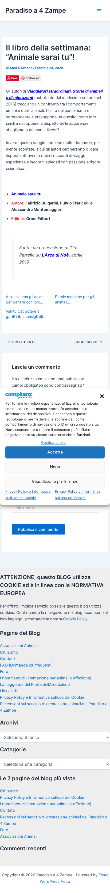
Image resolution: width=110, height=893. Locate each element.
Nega (55, 467)
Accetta (55, 452)
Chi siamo (9, 652)
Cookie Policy (75, 619)
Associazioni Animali (18, 645)
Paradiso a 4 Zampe (35, 10)
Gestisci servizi (53, 442)
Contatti (7, 658)
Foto (4, 671)
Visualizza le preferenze (55, 481)
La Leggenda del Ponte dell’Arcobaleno (35, 684)
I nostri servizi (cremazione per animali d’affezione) (45, 678)
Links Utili (8, 691)
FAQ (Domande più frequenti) (26, 665)
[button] (102, 396)
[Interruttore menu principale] (99, 10)
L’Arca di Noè (55, 255)
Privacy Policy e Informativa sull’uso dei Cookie (42, 697)
